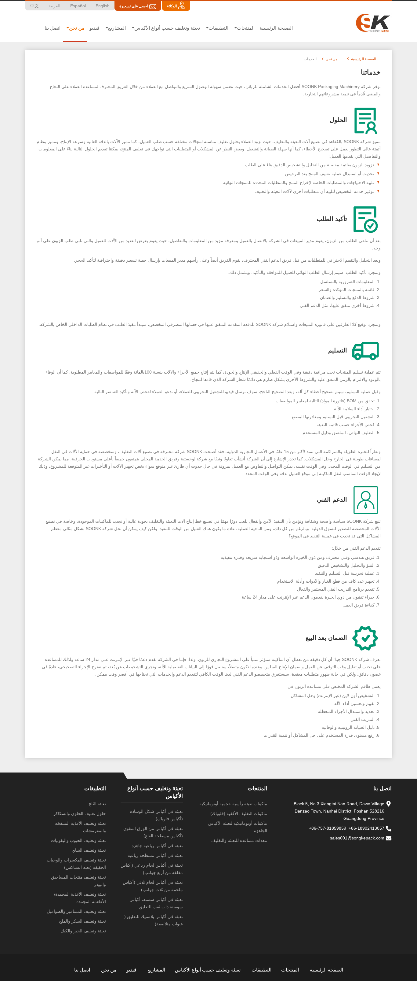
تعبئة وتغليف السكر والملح (82, 921)
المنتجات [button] (246, 28)
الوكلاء (172, 6)
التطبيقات (95, 788)
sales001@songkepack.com (357, 837)
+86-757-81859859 (327, 828)
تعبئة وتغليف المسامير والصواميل (76, 911)
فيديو (94, 28)
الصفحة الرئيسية (276, 28)
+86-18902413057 (366, 828)
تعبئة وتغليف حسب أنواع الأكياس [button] (167, 28)
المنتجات (257, 788)
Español (78, 5)
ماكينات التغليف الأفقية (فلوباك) (238, 813)
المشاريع (156, 969)
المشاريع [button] (117, 28)
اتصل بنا (52, 28)
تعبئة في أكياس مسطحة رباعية (155, 855)
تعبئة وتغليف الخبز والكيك (83, 930)
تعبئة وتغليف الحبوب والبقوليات (78, 840)
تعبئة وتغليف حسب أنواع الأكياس (208, 969)
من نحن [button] (77, 28)
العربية (54, 5)
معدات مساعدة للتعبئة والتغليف (239, 840)
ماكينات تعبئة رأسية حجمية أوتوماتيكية (233, 803)
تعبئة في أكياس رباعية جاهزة (157, 845)
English (103, 5)
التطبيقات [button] (218, 28)
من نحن (331, 59)
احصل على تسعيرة (133, 6)
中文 (34, 5)
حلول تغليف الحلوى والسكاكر (79, 813)
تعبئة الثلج (97, 803)
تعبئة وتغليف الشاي (89, 850)
